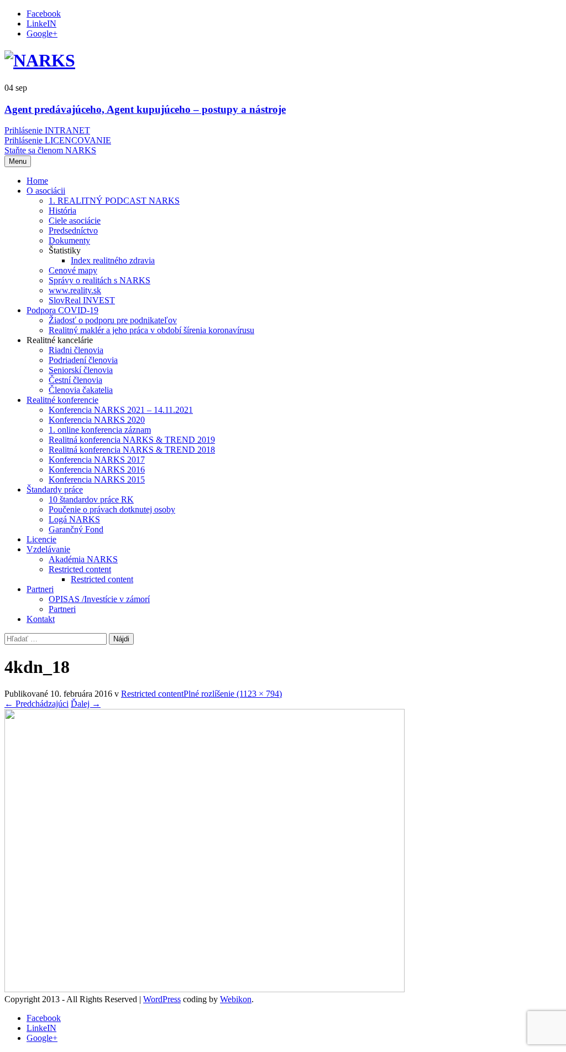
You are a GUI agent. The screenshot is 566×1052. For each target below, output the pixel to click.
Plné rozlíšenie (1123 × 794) (233, 693)
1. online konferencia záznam (100, 429)
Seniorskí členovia (81, 370)
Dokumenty (69, 240)
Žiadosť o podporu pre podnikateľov (113, 320)
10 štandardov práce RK (91, 499)
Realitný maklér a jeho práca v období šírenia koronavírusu (151, 330)
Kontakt (41, 619)
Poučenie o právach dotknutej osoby (112, 509)
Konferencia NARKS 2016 (97, 469)
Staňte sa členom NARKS (50, 150)
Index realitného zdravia (113, 260)
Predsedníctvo (73, 230)
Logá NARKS (74, 519)
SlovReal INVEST (82, 300)
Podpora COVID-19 (62, 310)
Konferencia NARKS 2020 (97, 419)
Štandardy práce (55, 489)
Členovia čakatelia (81, 390)
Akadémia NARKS (83, 559)
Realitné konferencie (62, 400)
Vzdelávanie (48, 549)
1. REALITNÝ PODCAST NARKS (114, 200)
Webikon (235, 999)
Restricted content (80, 569)
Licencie (41, 539)
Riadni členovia (76, 350)
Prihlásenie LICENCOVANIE (57, 140)
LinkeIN (41, 23)
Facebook (44, 13)
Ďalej (86, 703)
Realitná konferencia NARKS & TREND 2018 (132, 449)
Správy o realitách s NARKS (99, 280)
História (62, 210)
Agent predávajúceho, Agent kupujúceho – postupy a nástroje (145, 109)
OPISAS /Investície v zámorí (99, 599)
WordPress (162, 999)
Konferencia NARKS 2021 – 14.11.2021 (121, 409)
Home (37, 180)
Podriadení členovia (83, 360)
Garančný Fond (76, 529)
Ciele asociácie (75, 220)
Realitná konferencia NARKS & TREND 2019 (132, 439)
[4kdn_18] (204, 989)
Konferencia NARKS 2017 (97, 459)
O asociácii (46, 190)
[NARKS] (39, 60)
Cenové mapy (73, 270)
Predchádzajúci (36, 703)
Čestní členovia (75, 380)
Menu (18, 161)
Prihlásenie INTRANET (47, 130)
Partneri (40, 589)
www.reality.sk (75, 290)
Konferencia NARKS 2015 (97, 479)
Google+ (42, 33)
